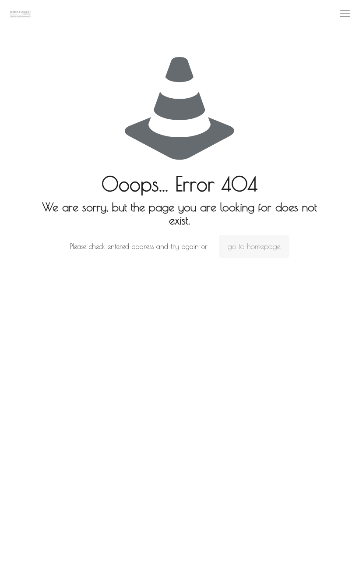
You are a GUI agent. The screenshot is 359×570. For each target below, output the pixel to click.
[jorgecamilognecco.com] (20, 13)
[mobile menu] (345, 13)
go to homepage (254, 246)
